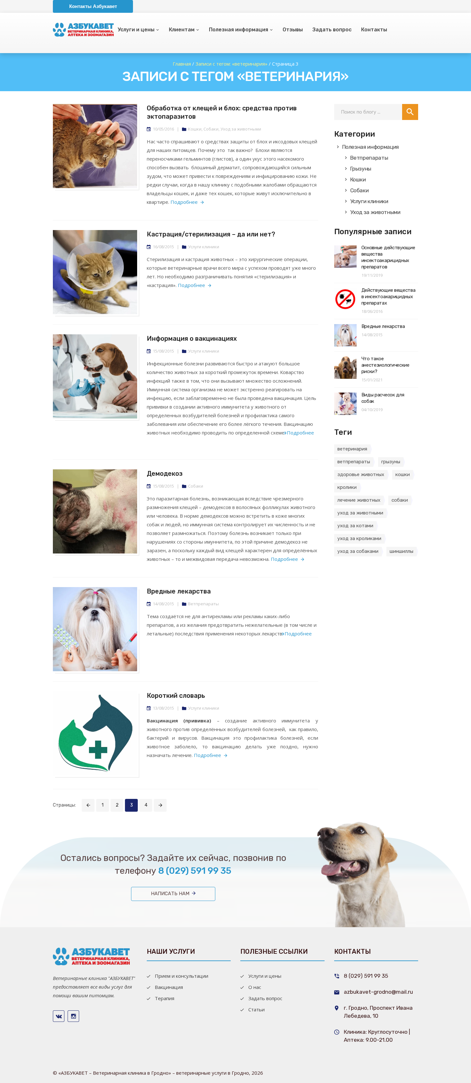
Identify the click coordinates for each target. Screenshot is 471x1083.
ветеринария (352, 449)
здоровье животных (360, 474)
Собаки (211, 129)
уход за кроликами (359, 538)
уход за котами (355, 526)
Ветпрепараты (203, 604)
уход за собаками (357, 551)
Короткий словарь (176, 695)
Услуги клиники (203, 247)
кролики (347, 487)
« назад (88, 805)
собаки (400, 500)
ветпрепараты (353, 462)
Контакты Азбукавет (93, 6)
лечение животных (358, 500)
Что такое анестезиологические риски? (385, 365)
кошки (402, 474)
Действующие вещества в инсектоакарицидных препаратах (388, 296)
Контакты (374, 30)
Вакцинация (169, 987)
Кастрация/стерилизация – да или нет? (211, 234)
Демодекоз (165, 473)
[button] (410, 112)
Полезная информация (238, 30)
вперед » (160, 805)
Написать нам (170, 893)
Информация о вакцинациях (192, 338)
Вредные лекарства (179, 591)
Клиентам (181, 30)
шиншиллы (401, 551)
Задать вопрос (331, 30)
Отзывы (293, 30)
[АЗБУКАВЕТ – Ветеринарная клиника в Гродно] (91, 955)
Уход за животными (240, 129)
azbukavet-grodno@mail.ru (378, 992)
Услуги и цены (136, 30)
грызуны (390, 462)
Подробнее (184, 202)
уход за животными (360, 513)
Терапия (164, 998)
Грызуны (361, 168)
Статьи (256, 1009)
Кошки (195, 129)
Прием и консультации (181, 976)
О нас (254, 987)
